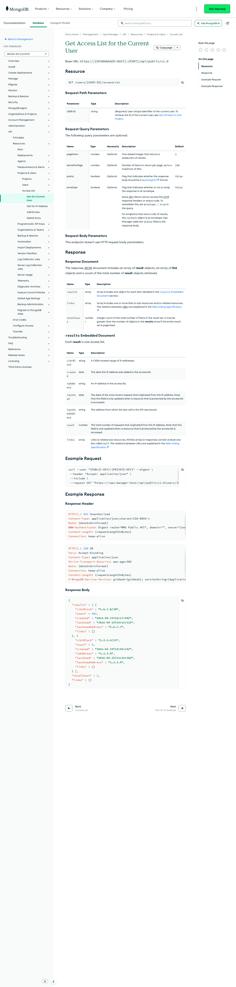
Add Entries (33, 212)
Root (20, 149)
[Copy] (182, 82)
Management (90, 34)
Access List (176, 34)
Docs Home (72, 34)
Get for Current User (36, 198)
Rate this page (206, 42)
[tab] (38, 22)
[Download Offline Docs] (45, 981)
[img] (200, 50)
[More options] (177, 47)
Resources (137, 34)
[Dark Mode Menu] (227, 23)
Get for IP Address (37, 206)
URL (125, 306)
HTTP (166, 196)
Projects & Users (156, 34)
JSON (88, 268)
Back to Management (20, 39)
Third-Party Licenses (20, 366)
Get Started (217, 9)
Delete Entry (34, 217)
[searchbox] (155, 23)
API (124, 34)
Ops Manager (110, 34)
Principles (18, 137)
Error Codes (19, 319)
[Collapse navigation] (53, 981)
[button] (26, 53)
